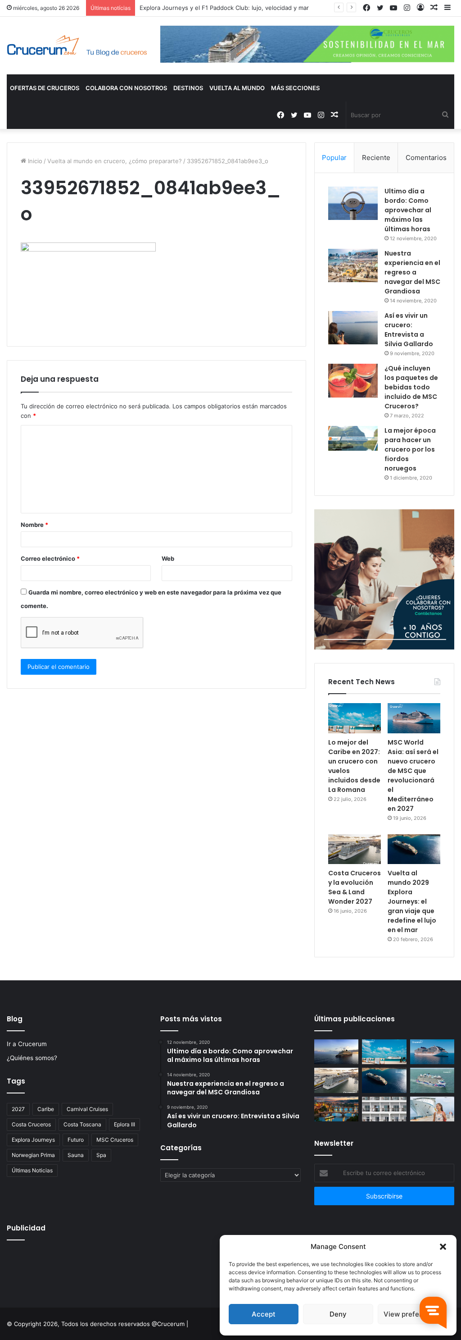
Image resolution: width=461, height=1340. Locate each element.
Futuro (76, 1139)
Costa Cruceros (31, 1124)
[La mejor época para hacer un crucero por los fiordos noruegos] (353, 438)
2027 (18, 1109)
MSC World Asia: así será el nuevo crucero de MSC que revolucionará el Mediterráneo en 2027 (413, 775)
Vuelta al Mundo (237, 87)
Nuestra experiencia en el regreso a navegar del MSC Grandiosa (412, 272)
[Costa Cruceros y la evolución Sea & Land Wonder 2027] (354, 849)
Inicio (34, 161)
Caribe (45, 1109)
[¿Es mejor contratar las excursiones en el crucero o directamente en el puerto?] (432, 1109)
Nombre (34, 524)
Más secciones (295, 87)
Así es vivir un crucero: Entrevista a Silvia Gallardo (408, 329)
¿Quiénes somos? (32, 1057)
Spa (101, 1155)
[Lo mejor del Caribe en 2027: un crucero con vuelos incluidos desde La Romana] (354, 718)
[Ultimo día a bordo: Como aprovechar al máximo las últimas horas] (353, 203)
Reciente (376, 157)
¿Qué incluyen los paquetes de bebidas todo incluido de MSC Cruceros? (411, 387)
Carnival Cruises (87, 1109)
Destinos (188, 87)
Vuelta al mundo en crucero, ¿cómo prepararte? (114, 161)
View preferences (413, 1314)
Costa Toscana (82, 1124)
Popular (334, 157)
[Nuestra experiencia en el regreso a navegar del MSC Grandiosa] (353, 265)
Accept (264, 1314)
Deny (338, 1314)
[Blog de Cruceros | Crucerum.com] (77, 45)
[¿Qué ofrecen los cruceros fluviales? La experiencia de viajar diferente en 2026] (336, 1109)
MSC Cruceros (114, 1139)
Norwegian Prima (33, 1155)
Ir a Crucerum (27, 1043)
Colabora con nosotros (126, 87)
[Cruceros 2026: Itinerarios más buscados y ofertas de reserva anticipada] (384, 1109)
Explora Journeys (33, 1139)
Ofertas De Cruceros (44, 87)
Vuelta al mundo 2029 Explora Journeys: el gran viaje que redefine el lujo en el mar (412, 901)
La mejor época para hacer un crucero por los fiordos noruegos (410, 449)
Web (168, 558)
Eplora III (124, 1124)
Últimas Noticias (32, 1170)
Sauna (76, 1155)
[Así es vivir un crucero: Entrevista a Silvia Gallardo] (353, 327)
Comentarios (426, 157)
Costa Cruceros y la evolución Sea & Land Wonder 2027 (354, 887)
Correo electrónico (50, 558)
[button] (442, 1246)
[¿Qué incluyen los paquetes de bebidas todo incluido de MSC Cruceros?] (353, 381)
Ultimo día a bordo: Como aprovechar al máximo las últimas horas (407, 210)
